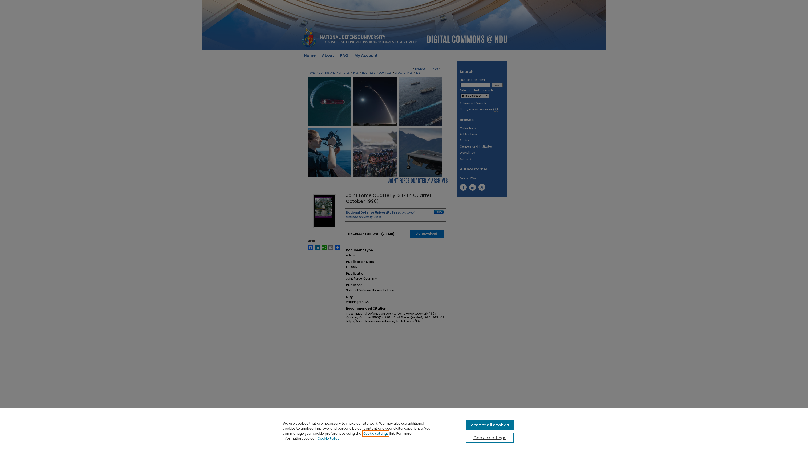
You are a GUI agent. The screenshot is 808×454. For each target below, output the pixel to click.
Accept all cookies (490, 425)
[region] (404, 431)
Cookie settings (375, 433)
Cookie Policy (328, 438)
